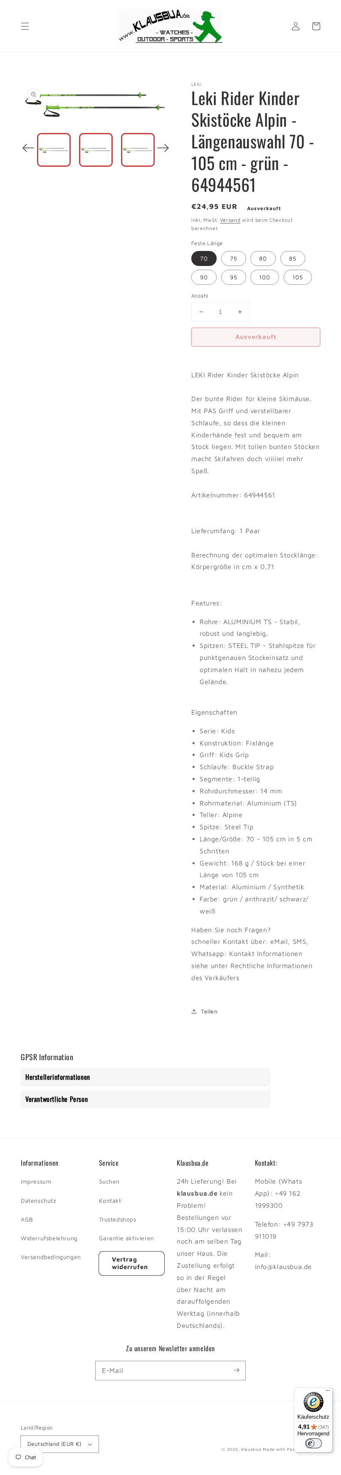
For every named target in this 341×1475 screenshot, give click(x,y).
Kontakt (110, 1200)
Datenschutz (38, 1200)
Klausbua (251, 1449)
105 (297, 277)
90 (204, 277)
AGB (27, 1219)
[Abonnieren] (236, 1370)
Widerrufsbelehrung (49, 1238)
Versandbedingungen (51, 1256)
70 (204, 258)
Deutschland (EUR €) (54, 1443)
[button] (25, 26)
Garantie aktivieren (126, 1238)
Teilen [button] (209, 1011)
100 (264, 277)
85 (293, 258)
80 (263, 258)
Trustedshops (117, 1219)
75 (233, 258)
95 (233, 277)
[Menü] (328, 1392)
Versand (230, 220)
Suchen (109, 1181)
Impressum (36, 1181)
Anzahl (199, 295)
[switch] (313, 1443)
